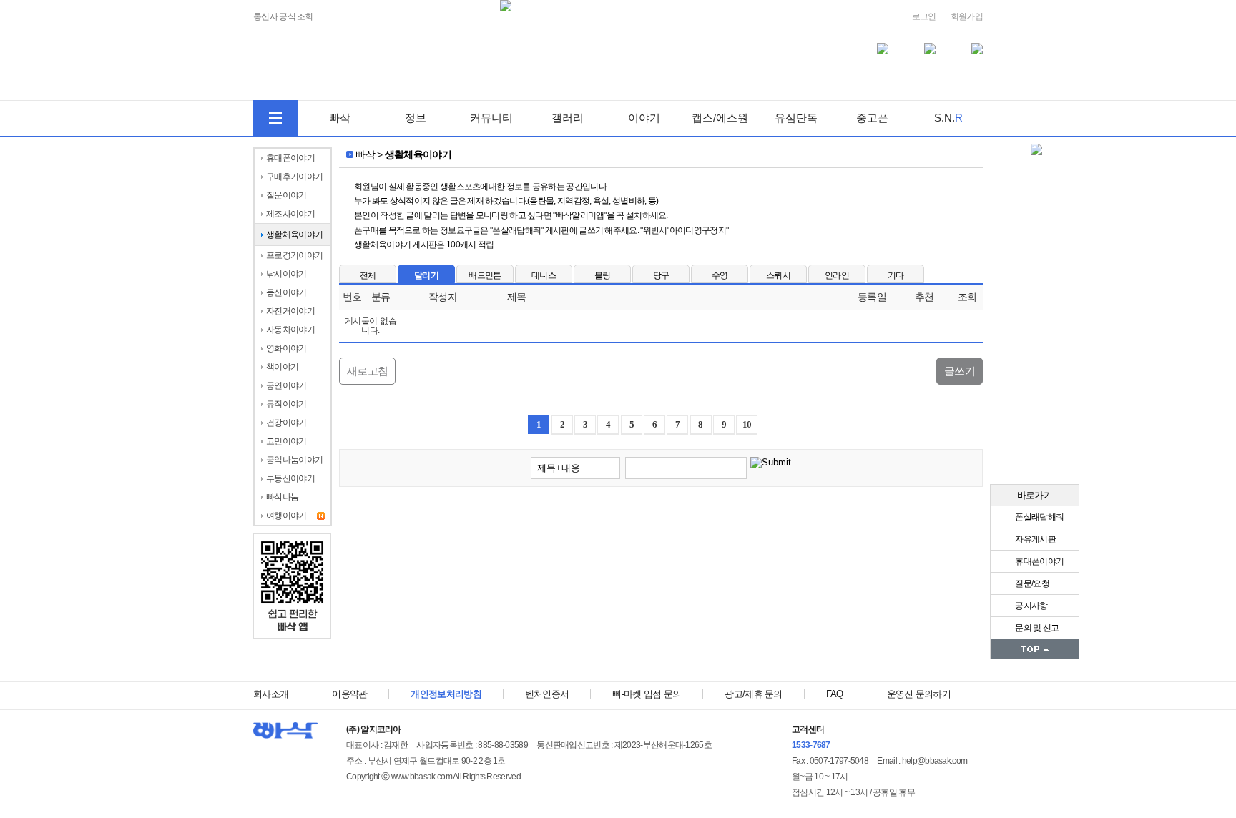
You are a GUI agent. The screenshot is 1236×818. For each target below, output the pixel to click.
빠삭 (339, 118)
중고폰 (872, 118)
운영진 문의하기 (919, 694)
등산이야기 (286, 292)
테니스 (543, 275)
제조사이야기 (290, 214)
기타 (896, 275)
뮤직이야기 (286, 404)
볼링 (602, 275)
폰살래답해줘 (1039, 517)
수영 (720, 275)
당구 (661, 275)
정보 (415, 118)
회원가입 (967, 16)
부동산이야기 (290, 478)
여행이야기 (286, 516)
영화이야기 (286, 348)
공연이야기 (286, 385)
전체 (368, 275)
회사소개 (270, 694)
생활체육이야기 (294, 235)
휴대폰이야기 (1039, 561)
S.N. (948, 118)
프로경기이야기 (294, 255)
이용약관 (349, 694)
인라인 (837, 275)
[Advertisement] (661, 540)
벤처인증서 (547, 694)
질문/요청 (1031, 583)
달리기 (426, 275)
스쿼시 (778, 275)
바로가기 (1034, 495)
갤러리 (567, 118)
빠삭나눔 (282, 497)
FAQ (834, 694)
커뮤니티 (491, 118)
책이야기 (282, 367)
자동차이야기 (290, 330)
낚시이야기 (286, 274)
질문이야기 (286, 195)
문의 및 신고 (1036, 628)
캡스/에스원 (720, 118)
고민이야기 (286, 441)
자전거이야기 (290, 311)
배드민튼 (485, 275)
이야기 (644, 118)
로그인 (924, 16)
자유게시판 (1035, 539)
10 (747, 424)
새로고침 (367, 371)
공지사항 (1031, 606)
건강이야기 (286, 423)
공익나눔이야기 (294, 460)
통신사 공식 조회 (283, 16)
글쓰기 (959, 371)
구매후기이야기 (294, 177)
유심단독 (796, 118)
